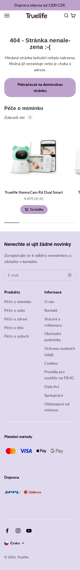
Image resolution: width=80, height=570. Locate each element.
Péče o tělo (13, 327)
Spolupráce (53, 395)
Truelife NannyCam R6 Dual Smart (34, 192)
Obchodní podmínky (52, 336)
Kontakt (50, 310)
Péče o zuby (14, 310)
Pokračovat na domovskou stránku (40, 87)
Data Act (51, 386)
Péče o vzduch (16, 336)
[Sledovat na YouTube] (29, 531)
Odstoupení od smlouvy (56, 407)
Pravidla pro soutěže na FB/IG (59, 374)
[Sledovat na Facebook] (7, 531)
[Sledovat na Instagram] (18, 531)
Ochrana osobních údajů (59, 351)
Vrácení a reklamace (53, 322)
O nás (49, 301)
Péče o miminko (17, 301)
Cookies (51, 363)
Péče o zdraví (15, 319)
